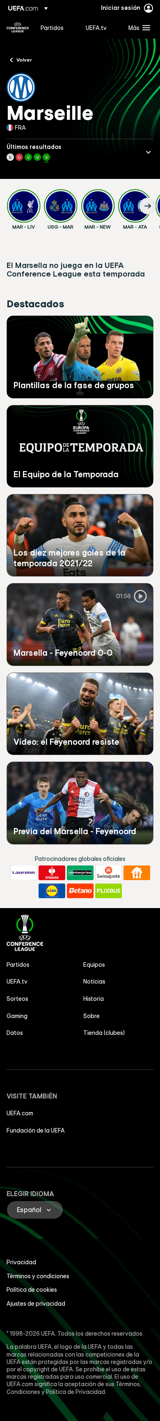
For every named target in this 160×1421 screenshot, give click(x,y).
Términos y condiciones (38, 1276)
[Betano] (80, 890)
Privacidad (21, 1262)
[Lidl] (52, 890)
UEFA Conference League (18, 27)
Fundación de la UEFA (36, 1130)
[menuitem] (56, 27)
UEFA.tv (17, 981)
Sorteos (17, 998)
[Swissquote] (108, 872)
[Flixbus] (108, 890)
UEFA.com (20, 1113)
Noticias (94, 981)
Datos (15, 1033)
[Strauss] (52, 872)
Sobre (91, 1016)
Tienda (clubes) (104, 1033)
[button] (137, 27)
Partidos (18, 964)
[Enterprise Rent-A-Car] (80, 872)
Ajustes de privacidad (36, 1303)
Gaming (17, 1016)
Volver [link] (24, 59)
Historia (93, 998)
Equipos (94, 964)
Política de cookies (32, 1289)
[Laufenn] (23, 872)
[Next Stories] (147, 206)
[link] (52, 27)
